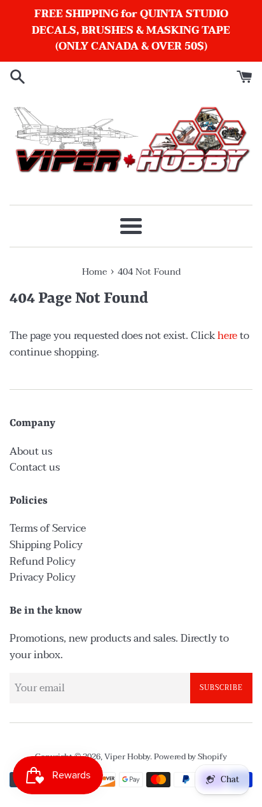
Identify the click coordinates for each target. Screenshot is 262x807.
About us (31, 451)
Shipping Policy (46, 545)
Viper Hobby (127, 757)
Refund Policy (43, 561)
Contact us (35, 467)
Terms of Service (48, 528)
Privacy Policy (43, 577)
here (227, 336)
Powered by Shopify (190, 757)
